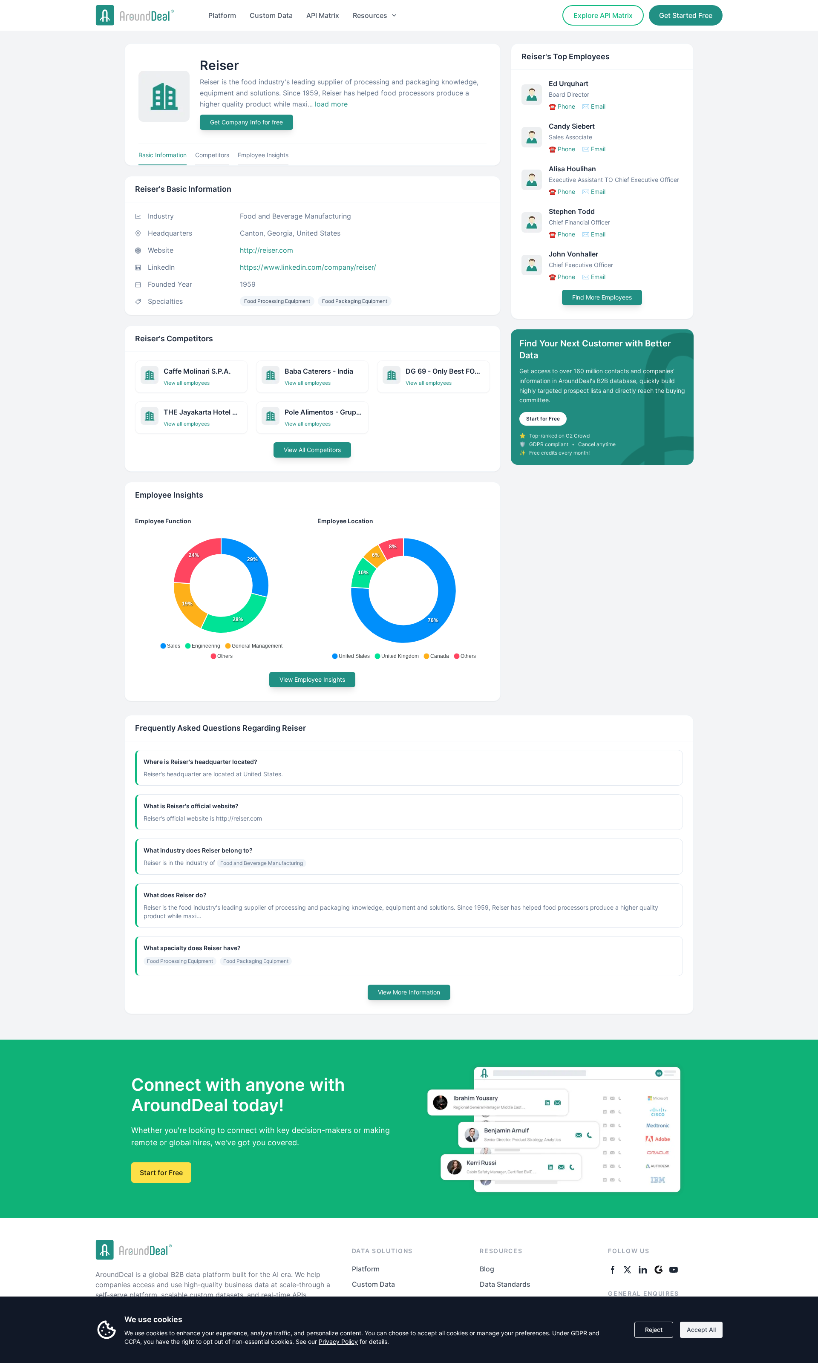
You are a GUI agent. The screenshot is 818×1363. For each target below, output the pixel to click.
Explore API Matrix (603, 15)
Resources (370, 15)
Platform (222, 15)
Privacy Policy (338, 1341)
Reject (653, 1329)
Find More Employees (602, 297)
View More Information (409, 992)
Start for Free (543, 418)
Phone (562, 106)
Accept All (701, 1329)
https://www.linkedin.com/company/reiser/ (308, 267)
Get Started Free (685, 15)
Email (593, 106)
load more (331, 104)
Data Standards (505, 1284)
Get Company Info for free (246, 122)
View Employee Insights (312, 679)
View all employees (187, 383)
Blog (487, 1269)
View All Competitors (312, 449)
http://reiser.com (266, 250)
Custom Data (271, 15)
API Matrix (322, 15)
